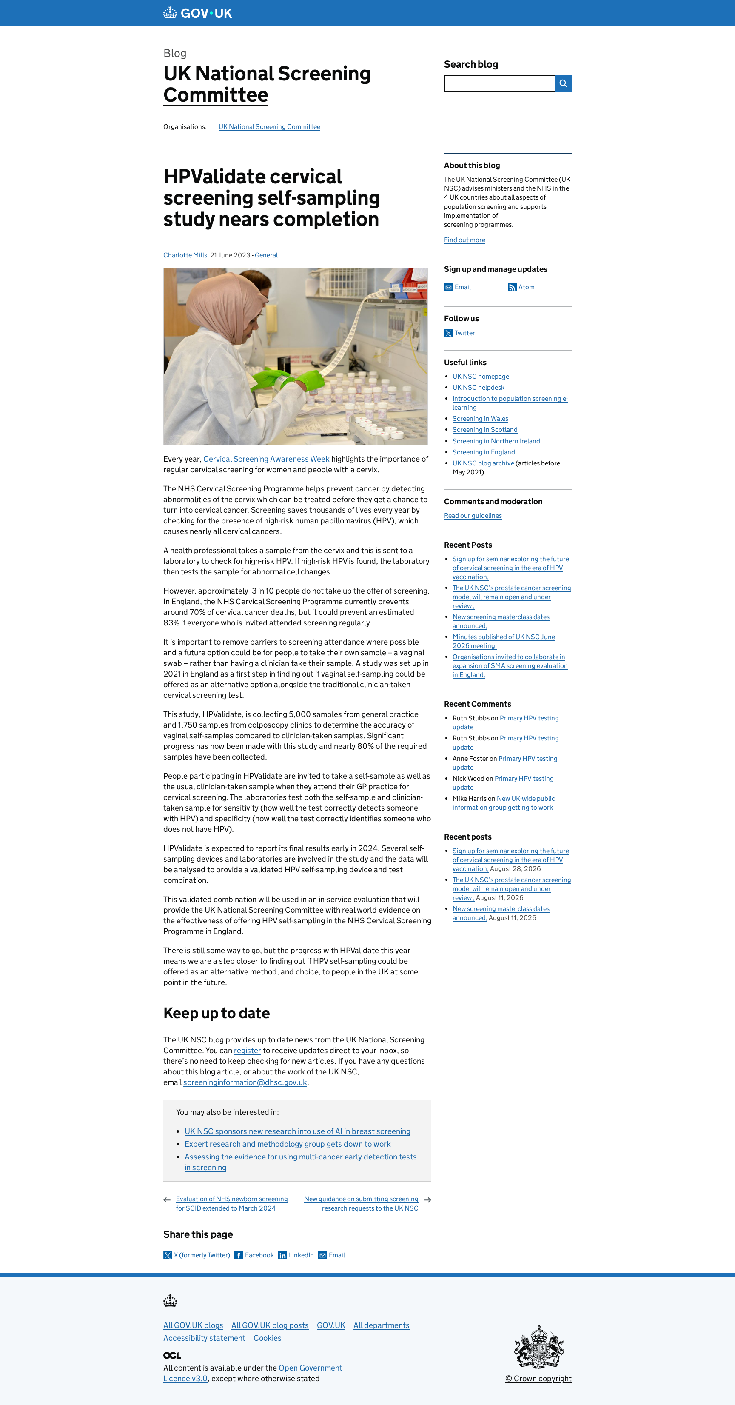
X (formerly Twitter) (202, 1255)
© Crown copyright (538, 1378)
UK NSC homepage (481, 376)
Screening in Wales (480, 418)
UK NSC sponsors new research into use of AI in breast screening (297, 1131)
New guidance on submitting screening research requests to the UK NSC (361, 1203)
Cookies (268, 1338)
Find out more (464, 240)
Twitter (465, 333)
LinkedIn (301, 1255)
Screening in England (484, 452)
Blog (175, 53)
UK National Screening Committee (267, 84)
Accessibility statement (204, 1338)
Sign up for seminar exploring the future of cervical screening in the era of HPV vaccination (511, 568)
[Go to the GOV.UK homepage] (197, 13)
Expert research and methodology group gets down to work (288, 1144)
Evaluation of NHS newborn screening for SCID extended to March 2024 (232, 1203)
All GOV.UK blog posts (270, 1325)
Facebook (259, 1255)
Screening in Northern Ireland (496, 441)
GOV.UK (331, 1325)
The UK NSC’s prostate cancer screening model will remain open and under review (512, 597)
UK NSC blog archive (483, 463)
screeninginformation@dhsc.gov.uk (245, 1082)
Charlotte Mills (185, 255)
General (266, 255)
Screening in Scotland (485, 429)
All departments (381, 1325)
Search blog (471, 64)
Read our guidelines (473, 515)
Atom (526, 287)
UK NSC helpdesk (478, 387)
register (247, 1050)
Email (337, 1255)
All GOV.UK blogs (193, 1325)
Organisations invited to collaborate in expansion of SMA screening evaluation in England (510, 666)
